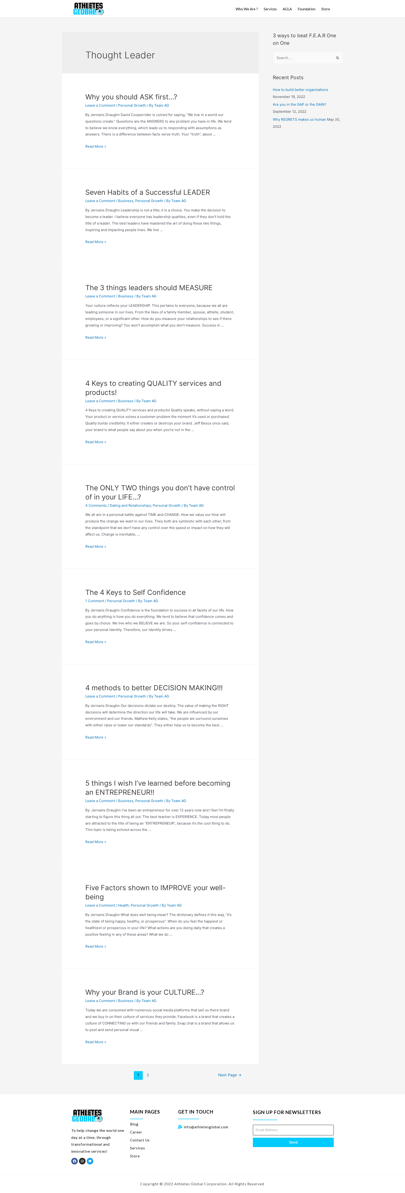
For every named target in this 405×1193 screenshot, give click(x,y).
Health (123, 905)
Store (325, 9)
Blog (134, 1124)
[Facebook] (74, 1161)
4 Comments (96, 505)
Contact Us (140, 1140)
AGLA (287, 9)
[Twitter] (90, 1161)
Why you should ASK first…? (131, 97)
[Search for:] (308, 58)
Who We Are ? (247, 9)
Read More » (95, 146)
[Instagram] (82, 1161)
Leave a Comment (100, 105)
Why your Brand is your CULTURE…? (144, 992)
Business (125, 201)
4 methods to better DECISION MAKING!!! (154, 687)
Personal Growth (132, 105)
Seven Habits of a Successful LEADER (147, 192)
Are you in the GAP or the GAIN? (299, 104)
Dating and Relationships (130, 505)
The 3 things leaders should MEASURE (149, 287)
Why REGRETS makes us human (299, 119)
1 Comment (94, 601)
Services (270, 9)
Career (136, 1132)
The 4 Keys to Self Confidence (135, 592)
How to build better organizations (300, 89)
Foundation (306, 9)
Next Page (229, 1075)
